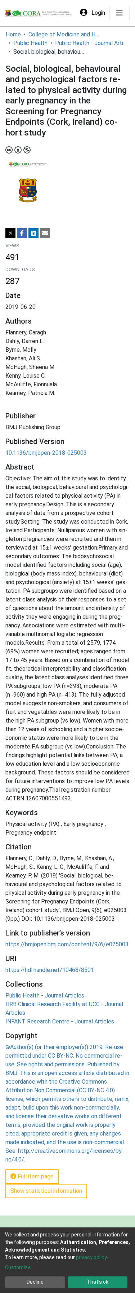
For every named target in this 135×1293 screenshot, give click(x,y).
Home (13, 34)
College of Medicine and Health (64, 34)
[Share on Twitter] (10, 233)
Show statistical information (46, 1190)
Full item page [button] (35, 1176)
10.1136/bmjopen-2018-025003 (46, 452)
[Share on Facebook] (22, 233)
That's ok (97, 1282)
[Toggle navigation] (119, 13)
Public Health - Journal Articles (91, 43)
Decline (35, 1282)
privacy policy (91, 1257)
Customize (18, 1267)
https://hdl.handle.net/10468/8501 (49, 970)
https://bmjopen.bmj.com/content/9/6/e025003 (67, 944)
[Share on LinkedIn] (33, 233)
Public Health (30, 43)
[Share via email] (45, 233)
